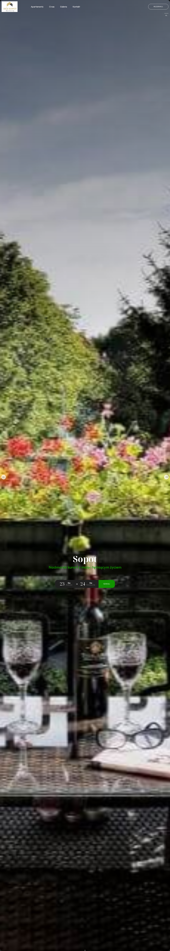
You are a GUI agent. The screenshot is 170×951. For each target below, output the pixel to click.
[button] (3, 477)
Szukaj (106, 584)
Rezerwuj (158, 7)
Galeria (63, 6)
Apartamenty (37, 6)
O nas (51, 6)
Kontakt (76, 6)
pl (166, 15)
